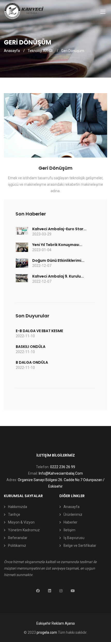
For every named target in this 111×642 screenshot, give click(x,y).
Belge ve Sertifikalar (80, 545)
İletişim (69, 530)
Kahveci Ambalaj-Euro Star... (59, 229)
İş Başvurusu (74, 538)
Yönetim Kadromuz (24, 530)
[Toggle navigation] (103, 11)
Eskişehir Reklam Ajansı (55, 623)
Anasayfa (12, 51)
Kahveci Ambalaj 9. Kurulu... (58, 276)
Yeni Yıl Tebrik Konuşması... (57, 244)
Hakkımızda (17, 507)
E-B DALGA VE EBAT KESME (39, 330)
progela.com (47, 632)
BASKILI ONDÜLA (30, 346)
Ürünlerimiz (73, 514)
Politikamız (17, 545)
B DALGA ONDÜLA (32, 362)
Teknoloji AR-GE (40, 51)
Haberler (70, 522)
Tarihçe (14, 514)
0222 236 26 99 (62, 467)
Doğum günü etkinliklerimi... (58, 260)
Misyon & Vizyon (21, 522)
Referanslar (17, 538)
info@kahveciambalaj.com (61, 473)
